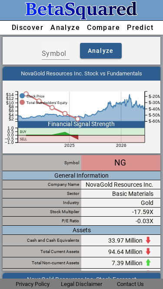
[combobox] (56, 54)
